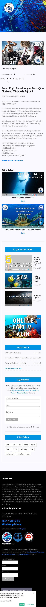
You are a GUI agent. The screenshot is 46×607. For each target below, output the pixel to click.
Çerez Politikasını (22, 393)
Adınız (8, 405)
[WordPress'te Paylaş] (20, 78)
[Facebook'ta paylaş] (7, 78)
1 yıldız (15, 449)
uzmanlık (5, 69)
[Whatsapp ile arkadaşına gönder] (7, 82)
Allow (22, 604)
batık (8, 449)
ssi (20, 444)
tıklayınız (22, 529)
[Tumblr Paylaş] (23, 78)
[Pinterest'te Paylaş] (13, 78)
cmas (26, 444)
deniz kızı (20, 454)
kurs (9, 69)
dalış (8, 444)
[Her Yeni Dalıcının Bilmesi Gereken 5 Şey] (18, 263)
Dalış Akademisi (7, 74)
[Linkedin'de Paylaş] (16, 78)
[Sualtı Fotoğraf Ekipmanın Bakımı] (18, 280)
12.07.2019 (28, 74)
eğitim (33, 444)
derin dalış (24, 449)
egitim (14, 69)
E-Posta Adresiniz (12, 398)
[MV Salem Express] (18, 298)
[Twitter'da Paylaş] (10, 78)
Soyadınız (9, 412)
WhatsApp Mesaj (11, 524)
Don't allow (30, 604)
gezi (28, 454)
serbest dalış (10, 454)
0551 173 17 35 (11, 521)
